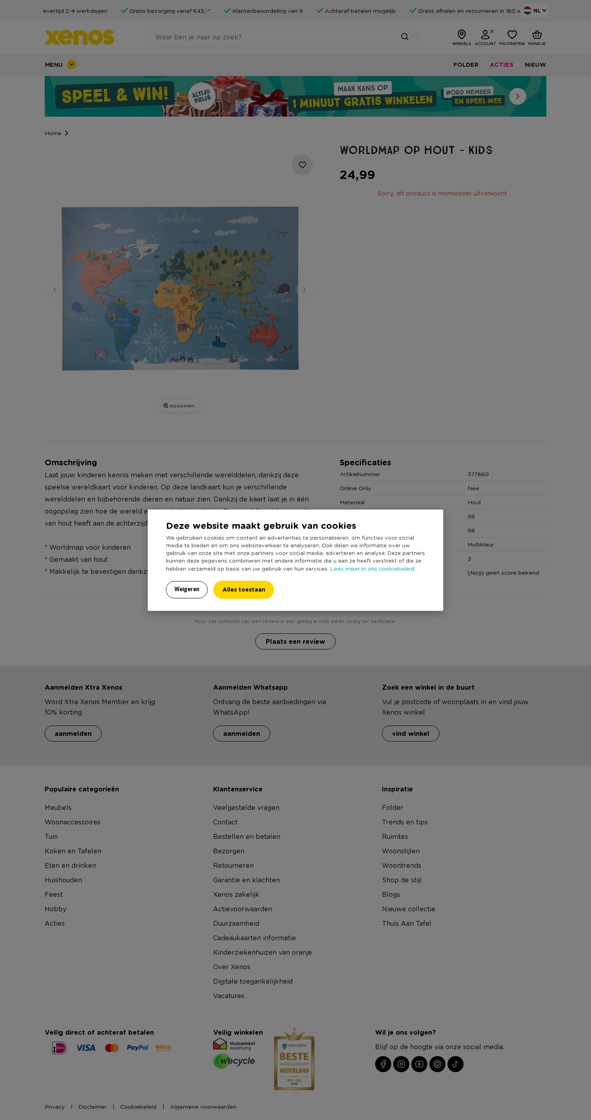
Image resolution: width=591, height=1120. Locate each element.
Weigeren (186, 589)
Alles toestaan (243, 589)
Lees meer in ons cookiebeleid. (372, 568)
